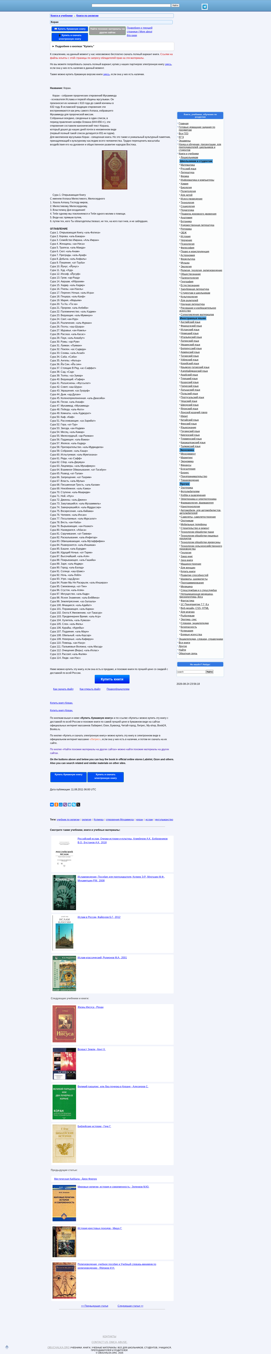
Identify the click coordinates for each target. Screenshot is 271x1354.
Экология (186, 266)
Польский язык (189, 393)
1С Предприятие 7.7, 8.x (195, 604)
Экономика (187, 461)
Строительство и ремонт (195, 528)
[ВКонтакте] (52, 804)
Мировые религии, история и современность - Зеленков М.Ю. (113, 1186)
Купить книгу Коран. (61, 703)
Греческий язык (190, 386)
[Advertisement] (144, 105)
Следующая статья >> (130, 1306)
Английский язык (190, 322)
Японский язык (189, 408)
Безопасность (189, 627)
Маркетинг (187, 457)
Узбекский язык (189, 359)
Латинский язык (190, 341)
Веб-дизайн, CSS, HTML (195, 608)
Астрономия (188, 255)
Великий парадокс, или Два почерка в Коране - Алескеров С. (113, 1086)
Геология (186, 552)
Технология (187, 202)
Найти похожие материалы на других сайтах (107, 30)
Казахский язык (190, 382)
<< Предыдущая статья (94, 1306)
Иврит (184, 416)
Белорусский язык (191, 348)
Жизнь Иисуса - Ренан (91, 1007)
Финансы (186, 465)
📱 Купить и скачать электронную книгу (69, 37)
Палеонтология (190, 278)
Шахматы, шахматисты (194, 579)
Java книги (187, 560)
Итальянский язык (191, 337)
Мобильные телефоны (194, 524)
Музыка (185, 262)
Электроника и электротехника (198, 499)
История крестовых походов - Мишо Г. (100, 1228)
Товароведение (190, 480)
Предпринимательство (194, 476)
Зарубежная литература (195, 289)
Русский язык (188, 168)
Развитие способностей (194, 575)
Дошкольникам (189, 157)
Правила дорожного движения (198, 214)
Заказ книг (187, 556)
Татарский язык (190, 356)
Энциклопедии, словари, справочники (201, 639)
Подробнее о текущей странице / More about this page (139, 32)
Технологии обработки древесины (201, 542)
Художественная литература (197, 225)
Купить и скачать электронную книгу (105, 776)
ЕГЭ (181, 137)
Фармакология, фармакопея (197, 502)
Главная (184, 123)
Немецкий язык (190, 333)
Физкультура (188, 259)
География (187, 281)
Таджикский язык (190, 446)
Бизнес (185, 472)
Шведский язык (190, 405)
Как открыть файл (90, 689)
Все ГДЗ (183, 133)
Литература (187, 172)
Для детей (186, 195)
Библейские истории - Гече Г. (94, 1126)
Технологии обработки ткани (197, 532)
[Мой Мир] (61, 804)
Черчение (186, 240)
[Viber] (65, 804)
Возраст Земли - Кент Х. (92, 1049)
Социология (188, 206)
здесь (168, 64)
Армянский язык (190, 352)
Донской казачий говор (194, 412)
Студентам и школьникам (195, 293)
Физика (185, 176)
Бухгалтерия (188, 469)
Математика (188, 165)
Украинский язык (190, 344)
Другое (183, 646)
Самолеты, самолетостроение (198, 517)
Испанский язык (190, 329)
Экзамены (185, 140)
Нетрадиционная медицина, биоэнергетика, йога (196, 595)
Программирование (192, 582)
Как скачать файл (63, 689)
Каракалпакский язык (193, 442)
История (186, 236)
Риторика (186, 229)
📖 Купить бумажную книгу (69, 28)
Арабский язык (189, 374)
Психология (187, 244)
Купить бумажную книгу (68, 774)
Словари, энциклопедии (195, 623)
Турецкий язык (189, 378)
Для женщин (188, 567)
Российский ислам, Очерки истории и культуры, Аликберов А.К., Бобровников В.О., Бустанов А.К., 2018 (123, 840)
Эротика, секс (189, 619)
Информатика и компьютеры (197, 180)
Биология (186, 187)
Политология (188, 191)
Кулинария (187, 630)
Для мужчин (188, 612)
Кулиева (99, 819)
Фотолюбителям (190, 491)
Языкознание (188, 427)
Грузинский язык (190, 431)
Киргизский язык (190, 435)
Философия (187, 247)
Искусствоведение (191, 198)
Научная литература (193, 304)
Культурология (189, 296)
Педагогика (187, 210)
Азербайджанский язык (194, 371)
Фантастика (187, 600)
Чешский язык (189, 401)
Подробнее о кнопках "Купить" (74, 46)
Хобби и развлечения (193, 495)
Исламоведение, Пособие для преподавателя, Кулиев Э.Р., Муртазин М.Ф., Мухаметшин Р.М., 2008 (121, 878)
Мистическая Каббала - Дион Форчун (75, 1179)
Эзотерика (187, 487)
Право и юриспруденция (195, 251)
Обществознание (191, 274)
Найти (182, 650)
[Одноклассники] (56, 804)
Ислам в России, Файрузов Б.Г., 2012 (99, 917)
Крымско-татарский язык (195, 367)
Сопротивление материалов (197, 314)
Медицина (187, 586)
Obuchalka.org (59, 1347)
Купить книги (112, 679)
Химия (184, 183)
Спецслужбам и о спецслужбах (199, 590)
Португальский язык (192, 397)
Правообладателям (118, 689)
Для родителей (189, 300)
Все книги (184, 642)
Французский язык (191, 326)
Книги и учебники (189, 153)
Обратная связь (188, 653)
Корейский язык (190, 363)
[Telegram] (69, 804)
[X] (78, 804)
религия (86, 819)
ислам (149, 819)
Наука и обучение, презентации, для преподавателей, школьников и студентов (200, 147)
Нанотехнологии (190, 506)
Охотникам (187, 520)
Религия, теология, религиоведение (201, 270)
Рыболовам (187, 615)
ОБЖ (184, 232)
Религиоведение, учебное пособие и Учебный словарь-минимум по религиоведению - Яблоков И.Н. (117, 1266)
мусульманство (164, 819)
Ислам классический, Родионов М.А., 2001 (102, 957)
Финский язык (189, 423)
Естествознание (190, 285)
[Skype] (74, 804)
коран (139, 819)
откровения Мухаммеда (120, 819)
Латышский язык (190, 389)
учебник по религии (68, 819)
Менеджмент (188, 453)
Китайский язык (190, 420)
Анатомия (186, 217)
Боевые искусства (191, 634)
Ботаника (186, 221)
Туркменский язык (191, 438)
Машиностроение (191, 564)
